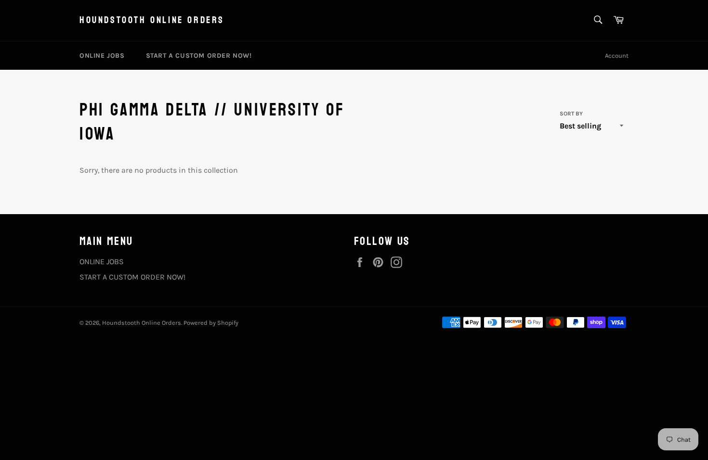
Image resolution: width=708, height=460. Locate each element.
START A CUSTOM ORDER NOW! (199, 55)
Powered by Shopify (211, 322)
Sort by (571, 113)
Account (617, 55)
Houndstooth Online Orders (151, 20)
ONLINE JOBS (102, 55)
